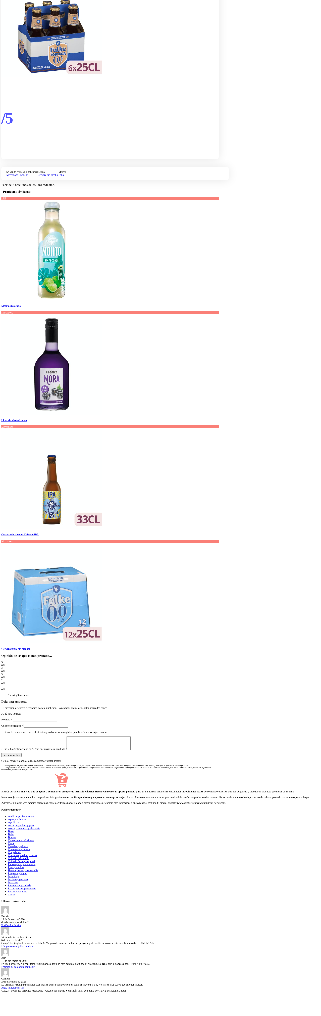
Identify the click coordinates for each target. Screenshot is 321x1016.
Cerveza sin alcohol (48, 174)
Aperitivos (13, 822)
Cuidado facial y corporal (21, 861)
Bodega (24, 174)
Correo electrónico (12, 725)
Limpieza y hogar (17, 873)
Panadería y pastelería (19, 885)
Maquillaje (13, 876)
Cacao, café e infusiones (21, 840)
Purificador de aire (11, 925)
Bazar (11, 831)
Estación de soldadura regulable (18, 966)
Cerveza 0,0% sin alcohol (15, 648)
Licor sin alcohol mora (14, 420)
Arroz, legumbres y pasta (21, 825)
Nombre (6, 719)
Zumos (11, 894)
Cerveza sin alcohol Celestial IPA (20, 534)
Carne (11, 843)
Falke (61, 174)
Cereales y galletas (18, 846)
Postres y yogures (17, 891)
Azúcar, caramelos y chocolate (24, 828)
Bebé (11, 834)
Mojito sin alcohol (11, 305)
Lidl (3, 198)
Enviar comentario (11, 755)
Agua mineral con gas (12, 987)
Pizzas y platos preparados (22, 888)
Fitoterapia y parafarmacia (21, 864)
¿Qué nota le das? (10, 713)
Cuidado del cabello (18, 858)
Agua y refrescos (17, 819)
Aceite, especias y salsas (21, 816)
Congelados (14, 852)
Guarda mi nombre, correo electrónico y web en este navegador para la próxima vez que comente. (56, 732)
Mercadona (12, 174)
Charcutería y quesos (19, 849)
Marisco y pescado (18, 879)
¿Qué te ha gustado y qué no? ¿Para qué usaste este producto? (34, 749)
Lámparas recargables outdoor (17, 946)
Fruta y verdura (16, 867)
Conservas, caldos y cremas (22, 855)
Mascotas (13, 882)
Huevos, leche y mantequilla (23, 870)
